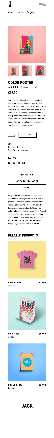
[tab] (27, 175)
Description (27, 175)
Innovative (25, 150)
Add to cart (27, 134)
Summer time (15, 384)
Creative (20, 12)
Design (11, 337)
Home (10, 12)
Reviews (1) (27, 188)
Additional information (27, 181)
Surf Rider (13, 333)
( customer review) (28, 87)
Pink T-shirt (14, 282)
